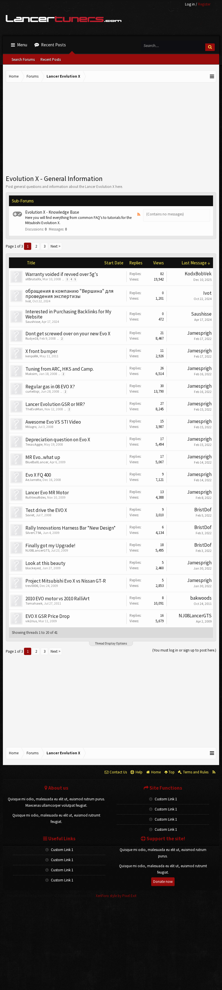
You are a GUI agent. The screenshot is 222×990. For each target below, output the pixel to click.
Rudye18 (31, 338)
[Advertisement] (111, 128)
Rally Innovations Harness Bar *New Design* (70, 528)
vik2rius (31, 621)
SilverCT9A (33, 532)
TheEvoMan (34, 409)
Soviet (29, 515)
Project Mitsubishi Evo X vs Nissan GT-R (65, 581)
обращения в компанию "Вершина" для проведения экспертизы (69, 293)
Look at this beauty (45, 563)
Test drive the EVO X (46, 510)
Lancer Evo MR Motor (47, 492)
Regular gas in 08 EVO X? (50, 386)
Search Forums (23, 59)
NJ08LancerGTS (37, 550)
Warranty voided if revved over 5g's (61, 274)
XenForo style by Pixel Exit (116, 895)
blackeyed (33, 568)
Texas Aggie (33, 444)
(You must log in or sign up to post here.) (184, 650)
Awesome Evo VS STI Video (53, 422)
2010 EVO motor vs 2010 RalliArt (57, 598)
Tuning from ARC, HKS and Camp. (59, 369)
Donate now (163, 881)
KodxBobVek (198, 273)
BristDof (203, 509)
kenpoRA (31, 356)
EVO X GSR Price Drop (47, 616)
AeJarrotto (33, 479)
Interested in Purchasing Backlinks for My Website (68, 314)
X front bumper (41, 351)
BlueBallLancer (36, 462)
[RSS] (138, 214)
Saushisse (32, 321)
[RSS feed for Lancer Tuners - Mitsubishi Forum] (214, 772)
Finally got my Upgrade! (50, 545)
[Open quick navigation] (212, 76)
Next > (55, 246)
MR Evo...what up (42, 457)
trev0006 (31, 585)
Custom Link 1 (165, 799)
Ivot (28, 301)
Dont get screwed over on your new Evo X (67, 333)
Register (204, 4)
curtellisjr (32, 391)
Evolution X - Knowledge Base (52, 212)
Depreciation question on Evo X (57, 439)
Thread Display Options (111, 643)
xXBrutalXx (33, 279)
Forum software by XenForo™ (50, 895)
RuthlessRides (35, 497)
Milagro (30, 426)
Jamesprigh (199, 333)
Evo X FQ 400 (38, 475)
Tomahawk (33, 603)
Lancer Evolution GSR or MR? (55, 404)
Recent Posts (50, 59)
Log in (190, 4)
